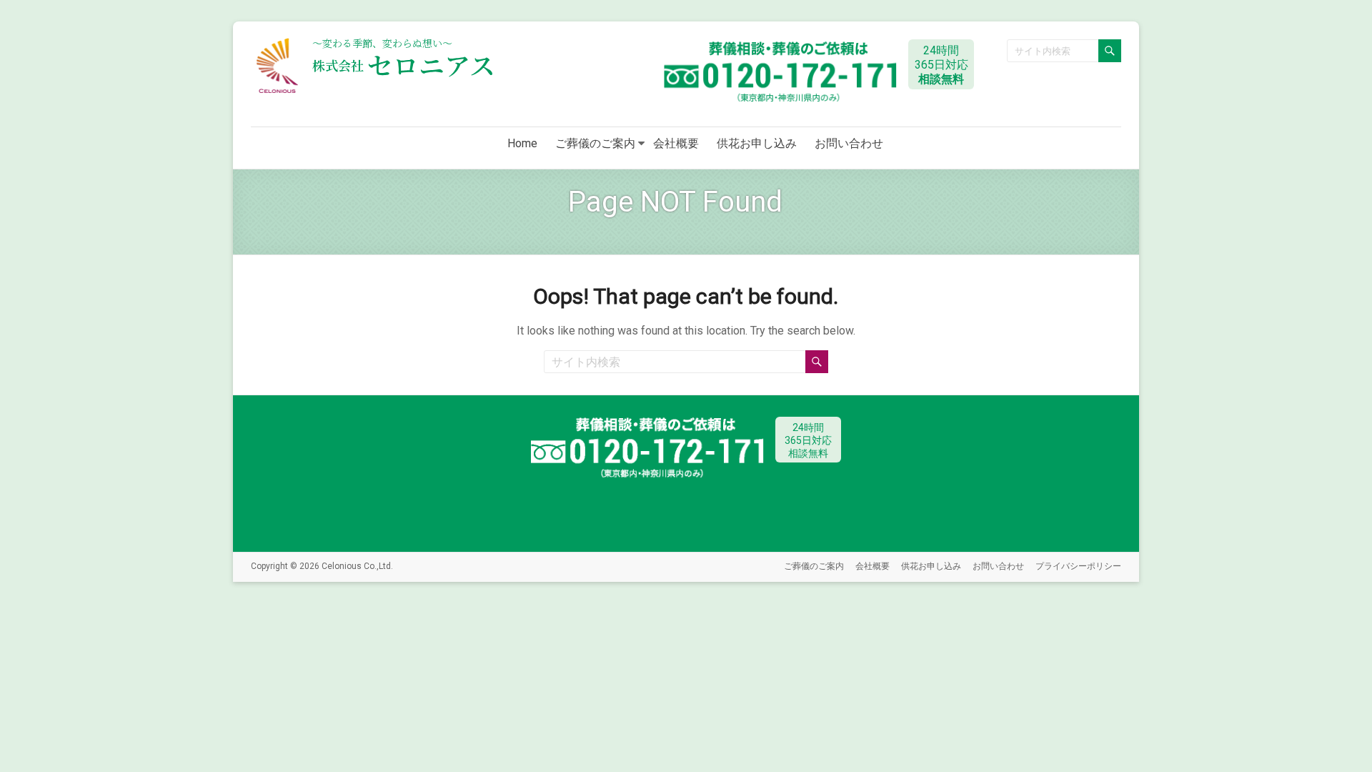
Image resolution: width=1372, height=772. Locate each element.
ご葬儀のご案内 (595, 143)
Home (522, 143)
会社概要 (676, 143)
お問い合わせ (849, 143)
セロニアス (403, 64)
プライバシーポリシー (1078, 566)
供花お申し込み (757, 143)
